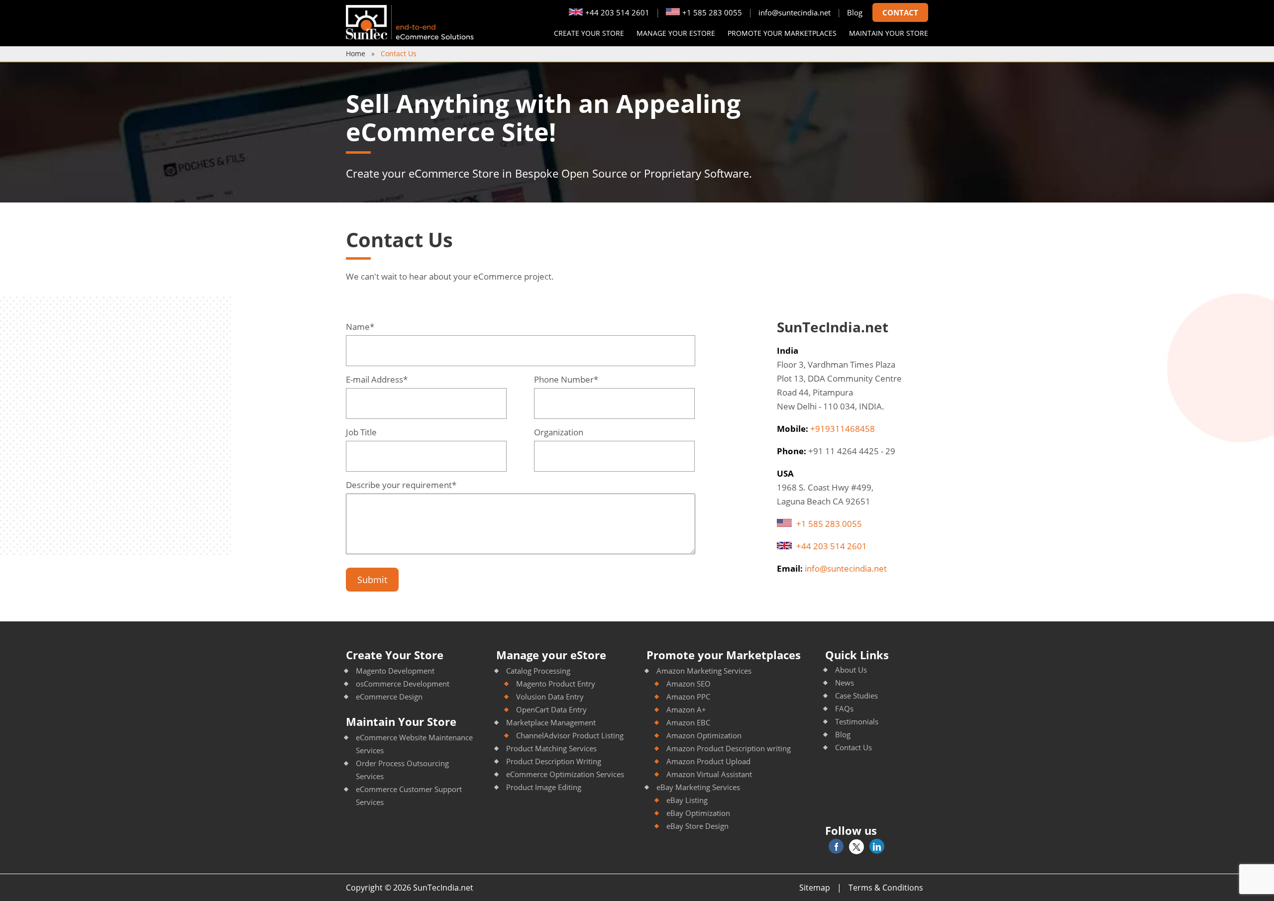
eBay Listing (687, 800)
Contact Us (853, 747)
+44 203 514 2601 (617, 12)
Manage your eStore (676, 33)
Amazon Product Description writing (728, 748)
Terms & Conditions (886, 887)
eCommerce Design (389, 696)
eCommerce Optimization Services (565, 774)
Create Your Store (589, 33)
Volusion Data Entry (550, 696)
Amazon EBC (688, 722)
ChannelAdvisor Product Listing (570, 735)
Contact (900, 12)
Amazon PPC (688, 696)
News (844, 683)
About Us (851, 670)
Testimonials (856, 721)
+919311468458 (842, 428)
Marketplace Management (551, 722)
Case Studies (856, 696)
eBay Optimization (698, 813)
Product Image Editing (543, 787)
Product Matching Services (551, 748)
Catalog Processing (538, 671)
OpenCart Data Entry (551, 709)
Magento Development (395, 671)
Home (355, 53)
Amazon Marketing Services (703, 671)
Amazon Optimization (704, 735)
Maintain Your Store (401, 721)
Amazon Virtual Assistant (709, 774)
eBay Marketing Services (698, 787)
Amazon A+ (686, 709)
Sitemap (814, 887)
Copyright (364, 887)
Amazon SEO (688, 684)
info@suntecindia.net (794, 12)
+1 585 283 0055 (712, 12)
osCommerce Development (402, 684)
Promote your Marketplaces (782, 33)
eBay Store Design (697, 826)
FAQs (844, 708)
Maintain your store (888, 33)
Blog (854, 12)
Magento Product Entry (555, 684)
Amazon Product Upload (708, 761)
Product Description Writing (553, 761)
